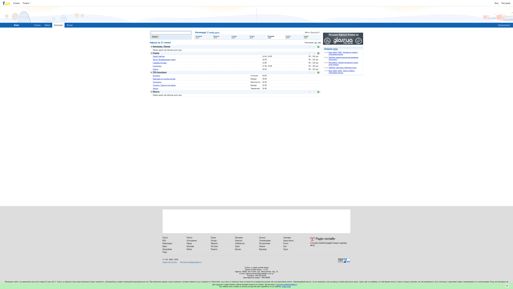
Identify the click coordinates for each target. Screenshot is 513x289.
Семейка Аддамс (160, 63)
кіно (335, 49)
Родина (156, 53)
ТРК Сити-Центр (160, 72)
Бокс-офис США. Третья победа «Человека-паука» (342, 72)
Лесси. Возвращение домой (164, 60)
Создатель (157, 66)
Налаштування (504, 25)
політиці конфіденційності (286, 285)
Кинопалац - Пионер (161, 46)
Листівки (214, 246)
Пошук (213, 238)
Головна (16, 3)
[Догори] (314, 47)
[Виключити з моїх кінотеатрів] (318, 47)
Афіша (47, 25)
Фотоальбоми (264, 243)
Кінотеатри (58, 25)
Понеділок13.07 (198, 37)
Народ (189, 243)
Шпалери (190, 246)
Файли (189, 249)
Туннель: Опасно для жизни (164, 85)
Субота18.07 (288, 37)
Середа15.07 (234, 37)
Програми (239, 238)
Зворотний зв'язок (169, 262)
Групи (285, 249)
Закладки (287, 238)
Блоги (285, 243)
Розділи (26, 3)
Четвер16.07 (252, 37)
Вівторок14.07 (216, 37)
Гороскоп (238, 240)
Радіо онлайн (325, 238)
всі (319, 43)
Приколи (214, 243)
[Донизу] (310, 47)
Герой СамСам (159, 56)
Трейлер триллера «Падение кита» (343, 68)
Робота (189, 238)
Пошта (165, 238)
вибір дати (214, 32)
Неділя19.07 (306, 37)
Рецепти (214, 249)
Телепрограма (265, 240)
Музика (238, 249)
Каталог (262, 238)
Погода (214, 240)
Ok (507, 286)
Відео (164, 246)
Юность (156, 92)
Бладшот (156, 76)
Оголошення (192, 240)
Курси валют (288, 240)
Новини (262, 246)
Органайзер (167, 249)
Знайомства (240, 243)
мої (315, 43)
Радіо (164, 252)
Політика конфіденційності (190, 262)
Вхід (496, 3)
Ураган (155, 69)
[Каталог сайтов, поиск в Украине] (344, 259)
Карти (237, 246)
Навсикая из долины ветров (164, 79)
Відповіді (263, 249)
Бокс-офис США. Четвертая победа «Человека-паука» (343, 53)
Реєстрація (506, 3)
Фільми (70, 25)
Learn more (286, 287)
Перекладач (167, 243)
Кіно (285, 246)
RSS (164, 240)
